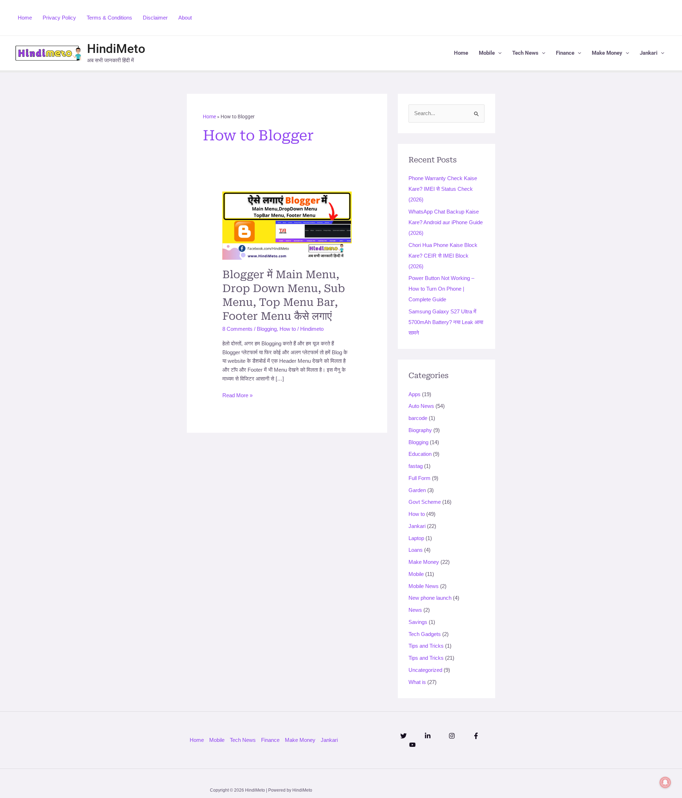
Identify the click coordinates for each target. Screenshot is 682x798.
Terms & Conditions (109, 18)
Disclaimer (155, 18)
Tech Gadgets (424, 634)
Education (420, 454)
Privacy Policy (59, 18)
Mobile (487, 53)
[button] (498, 53)
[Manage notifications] (665, 782)
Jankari (648, 53)
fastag (415, 466)
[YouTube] (412, 745)
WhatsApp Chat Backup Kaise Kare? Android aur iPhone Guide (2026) (445, 222)
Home (25, 18)
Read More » (237, 394)
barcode (417, 418)
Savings (417, 622)
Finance (565, 53)
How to (288, 329)
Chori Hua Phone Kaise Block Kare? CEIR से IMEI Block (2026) (442, 255)
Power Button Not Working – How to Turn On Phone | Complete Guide (441, 288)
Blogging (267, 329)
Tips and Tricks (426, 646)
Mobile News (423, 586)
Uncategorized (425, 670)
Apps (414, 394)
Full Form (419, 478)
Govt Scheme (424, 502)
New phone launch (429, 598)
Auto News (421, 406)
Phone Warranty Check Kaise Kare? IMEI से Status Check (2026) (442, 189)
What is (417, 682)
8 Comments (237, 329)
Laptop (416, 538)
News (415, 610)
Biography (420, 430)
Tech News (525, 53)
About (185, 18)
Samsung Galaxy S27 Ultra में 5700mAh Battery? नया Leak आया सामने (445, 322)
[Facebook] (476, 736)
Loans (415, 550)
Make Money (607, 53)
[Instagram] (452, 736)
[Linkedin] (427, 736)
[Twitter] (403, 736)
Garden (417, 490)
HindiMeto (116, 49)
